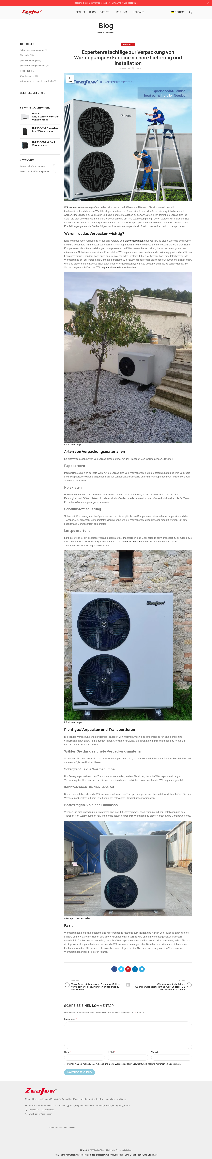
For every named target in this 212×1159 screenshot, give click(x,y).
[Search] (190, 12)
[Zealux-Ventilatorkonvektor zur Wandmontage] (24, 117)
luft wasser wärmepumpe (32, 50)
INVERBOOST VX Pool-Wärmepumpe (44, 144)
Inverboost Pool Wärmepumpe (34, 171)
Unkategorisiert (27, 76)
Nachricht (110, 32)
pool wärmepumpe (28, 60)
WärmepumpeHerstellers (109, 267)
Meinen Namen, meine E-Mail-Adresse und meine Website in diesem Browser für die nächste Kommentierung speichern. (124, 1064)
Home (99, 32)
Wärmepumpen (72, 207)
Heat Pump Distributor (146, 1155)
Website (155, 1052)
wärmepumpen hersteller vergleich (36, 81)
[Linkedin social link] (135, 969)
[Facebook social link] (114, 969)
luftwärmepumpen (133, 240)
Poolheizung (26, 71)
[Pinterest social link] (128, 969)
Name (67, 1052)
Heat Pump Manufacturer (66, 1155)
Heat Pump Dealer (127, 1155)
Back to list (128, 985)
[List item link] (106, 1109)
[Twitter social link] (121, 969)
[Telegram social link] (142, 969)
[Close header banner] (208, 3)
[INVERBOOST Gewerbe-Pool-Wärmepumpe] (24, 131)
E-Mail (111, 1052)
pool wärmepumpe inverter (32, 65)
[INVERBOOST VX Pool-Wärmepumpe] (24, 145)
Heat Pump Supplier (88, 1155)
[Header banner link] (101, 3)
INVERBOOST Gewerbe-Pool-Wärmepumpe (45, 130)
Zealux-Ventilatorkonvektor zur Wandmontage (45, 116)
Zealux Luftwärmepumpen (32, 166)
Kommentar (70, 1019)
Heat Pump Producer (108, 1155)
